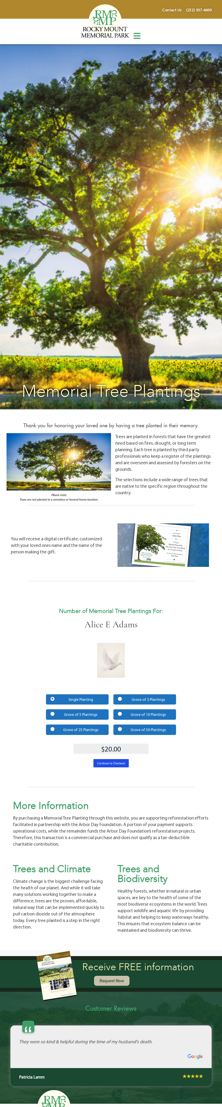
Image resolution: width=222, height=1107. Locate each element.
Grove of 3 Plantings (148, 699)
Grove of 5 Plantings (80, 714)
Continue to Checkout (111, 763)
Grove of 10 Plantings (148, 714)
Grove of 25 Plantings (80, 729)
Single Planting (81, 699)
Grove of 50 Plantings (148, 729)
